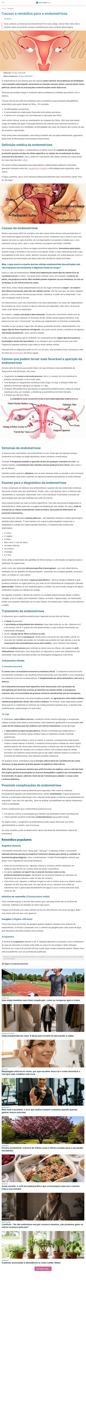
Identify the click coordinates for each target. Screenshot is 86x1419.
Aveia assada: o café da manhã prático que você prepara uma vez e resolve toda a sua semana (41, 1187)
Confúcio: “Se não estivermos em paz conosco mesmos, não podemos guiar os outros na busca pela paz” (42, 1225)
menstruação (17, 353)
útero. (25, 160)
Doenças (11, 8)
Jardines (5, 1145)
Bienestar (5, 1107)
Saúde (4, 8)
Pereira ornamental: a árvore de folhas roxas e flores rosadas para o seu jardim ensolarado (42, 1149)
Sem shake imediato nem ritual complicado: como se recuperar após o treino (41, 1000)
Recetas (5, 1184)
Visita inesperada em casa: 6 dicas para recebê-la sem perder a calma (38, 1036)
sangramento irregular (37, 168)
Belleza (5, 1069)
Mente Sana (6, 1222)
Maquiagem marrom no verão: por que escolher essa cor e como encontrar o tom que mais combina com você (41, 1072)
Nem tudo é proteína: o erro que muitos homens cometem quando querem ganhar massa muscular (39, 1111)
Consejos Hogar (8, 1033)
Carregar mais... (43, 1269)
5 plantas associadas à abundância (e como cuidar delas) (31, 1262)
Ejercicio (5, 998)
